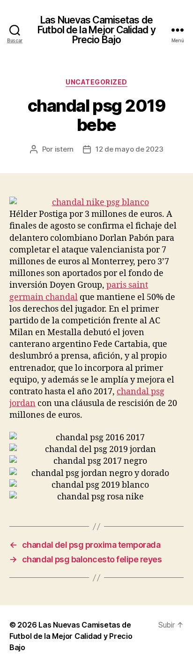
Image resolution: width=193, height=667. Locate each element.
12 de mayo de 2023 (129, 149)
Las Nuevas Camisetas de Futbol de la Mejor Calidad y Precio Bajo (96, 30)
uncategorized (96, 82)
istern (64, 149)
